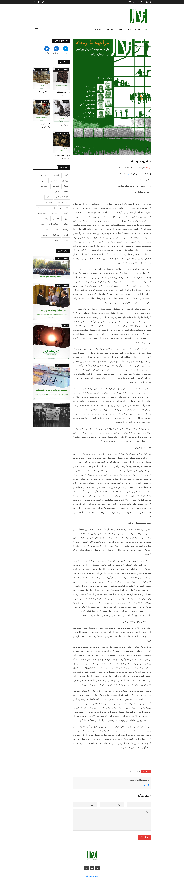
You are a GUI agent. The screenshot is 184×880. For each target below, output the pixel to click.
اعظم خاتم (55, 191)
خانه (145, 29)
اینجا (127, 173)
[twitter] (42, 2)
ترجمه (120, 29)
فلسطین (65, 213)
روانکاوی (65, 180)
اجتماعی (145, 42)
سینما (66, 186)
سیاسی (138, 42)
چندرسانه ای (109, 29)
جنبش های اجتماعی (46, 202)
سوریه (66, 218)
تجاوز (66, 235)
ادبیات (66, 102)
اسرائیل (65, 224)
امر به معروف (63, 202)
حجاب (49, 197)
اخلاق (66, 240)
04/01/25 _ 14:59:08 (123, 167)
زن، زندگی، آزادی (62, 197)
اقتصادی (56, 186)
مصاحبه (41, 207)
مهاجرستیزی (42, 213)
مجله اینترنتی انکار (92, 876)
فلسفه (66, 133)
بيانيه (46, 218)
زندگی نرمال (64, 207)
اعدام (46, 229)
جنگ (38, 102)
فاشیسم (56, 218)
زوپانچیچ (52, 207)
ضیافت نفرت (53, 224)
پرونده (128, 29)
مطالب (137, 29)
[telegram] (38, 2)
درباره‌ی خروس (65, 125)
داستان (55, 229)
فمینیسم (54, 180)
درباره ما (98, 29)
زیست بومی (44, 186)
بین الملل (56, 235)
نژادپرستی (54, 213)
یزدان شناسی (44, 175)
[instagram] (34, 2)
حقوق (66, 191)
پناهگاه (65, 229)
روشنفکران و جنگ (44, 92)
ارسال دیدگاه (144, 837)
